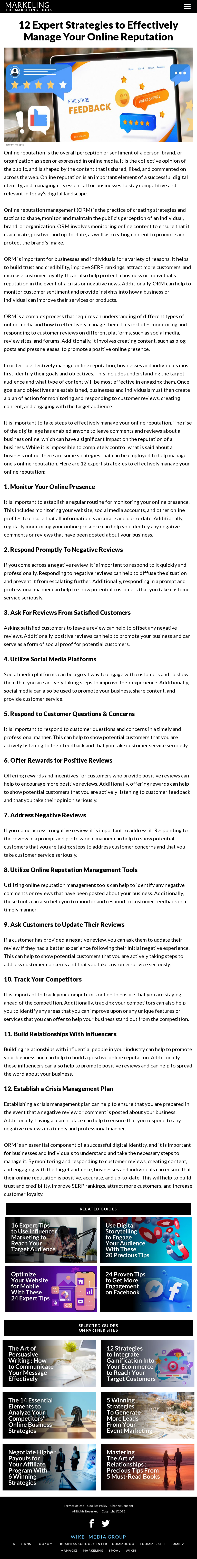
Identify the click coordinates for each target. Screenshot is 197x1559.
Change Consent (121, 1506)
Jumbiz (177, 1544)
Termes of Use (74, 1506)
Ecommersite (153, 1544)
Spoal (114, 1550)
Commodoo (123, 1544)
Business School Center (83, 1544)
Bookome (45, 1544)
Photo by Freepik (14, 144)
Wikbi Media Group (98, 1537)
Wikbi (131, 1550)
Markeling (93, 1550)
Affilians (22, 1544)
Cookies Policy (97, 1506)
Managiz (69, 1550)
